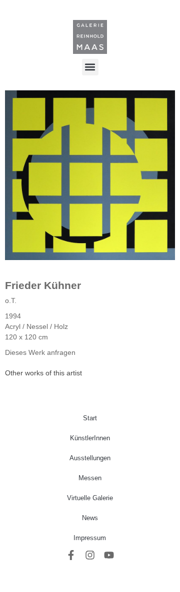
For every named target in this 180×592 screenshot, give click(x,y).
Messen (90, 478)
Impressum (90, 538)
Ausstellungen (90, 458)
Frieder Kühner (43, 285)
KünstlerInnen (90, 438)
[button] (90, 67)
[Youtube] (109, 555)
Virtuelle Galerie (90, 498)
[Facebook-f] (71, 555)
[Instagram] (90, 555)
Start (90, 418)
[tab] (43, 373)
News (90, 518)
